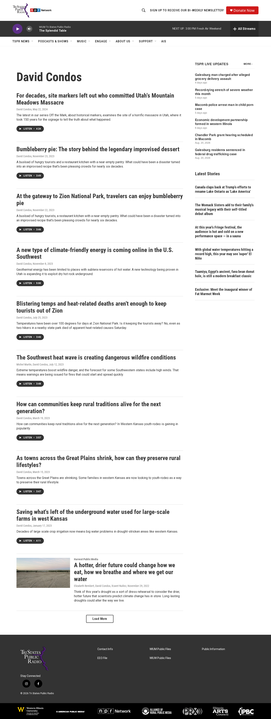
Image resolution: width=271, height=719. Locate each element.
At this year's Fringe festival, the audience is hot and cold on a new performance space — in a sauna (219, 231)
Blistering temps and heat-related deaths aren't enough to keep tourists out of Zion (91, 307)
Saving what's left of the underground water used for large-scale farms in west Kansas (92, 515)
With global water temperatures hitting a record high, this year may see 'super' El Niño (224, 253)
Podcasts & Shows (53, 41)
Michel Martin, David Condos (32, 364)
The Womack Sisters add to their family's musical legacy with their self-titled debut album (224, 209)
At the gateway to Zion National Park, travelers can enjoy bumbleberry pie (99, 199)
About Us (123, 41)
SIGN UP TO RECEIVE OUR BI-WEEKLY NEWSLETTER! (187, 10)
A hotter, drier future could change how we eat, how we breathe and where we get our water (124, 572)
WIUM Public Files (160, 649)
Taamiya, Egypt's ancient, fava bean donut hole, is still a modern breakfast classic (224, 273)
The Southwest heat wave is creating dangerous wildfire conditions (96, 357)
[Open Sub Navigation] (32, 41)
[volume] (29, 28)
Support (146, 41)
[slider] (35, 29)
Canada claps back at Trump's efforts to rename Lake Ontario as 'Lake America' (223, 189)
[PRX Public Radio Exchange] (192, 711)
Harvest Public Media (86, 559)
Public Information (213, 649)
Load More (99, 619)
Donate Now (244, 10)
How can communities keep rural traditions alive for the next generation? (88, 408)
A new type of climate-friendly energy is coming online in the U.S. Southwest (94, 253)
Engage (101, 41)
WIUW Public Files (160, 658)
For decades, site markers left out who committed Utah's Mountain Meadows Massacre (95, 99)
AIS (163, 41)
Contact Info (105, 649)
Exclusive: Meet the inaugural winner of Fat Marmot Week (223, 291)
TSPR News (21, 41)
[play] (17, 29)
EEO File (102, 658)
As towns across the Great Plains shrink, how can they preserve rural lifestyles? (98, 461)
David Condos (24, 109)
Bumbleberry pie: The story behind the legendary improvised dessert (97, 149)
